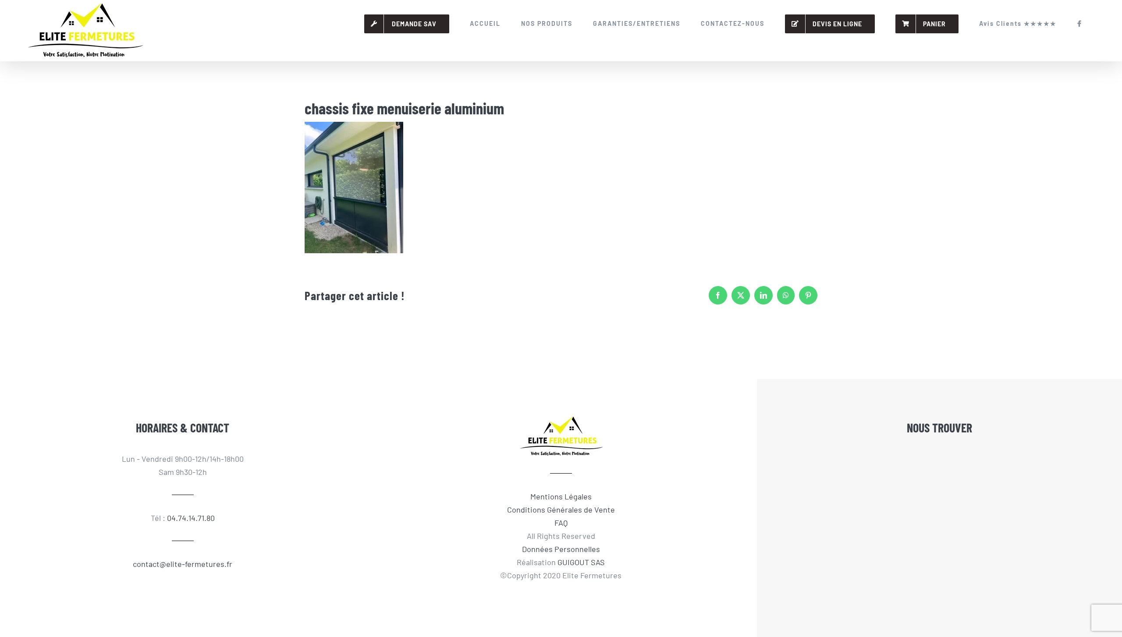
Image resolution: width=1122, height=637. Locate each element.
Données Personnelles (561, 549)
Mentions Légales (561, 496)
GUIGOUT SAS (581, 562)
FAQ (561, 522)
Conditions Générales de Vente (561, 509)
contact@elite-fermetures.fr (182, 564)
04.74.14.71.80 (191, 518)
